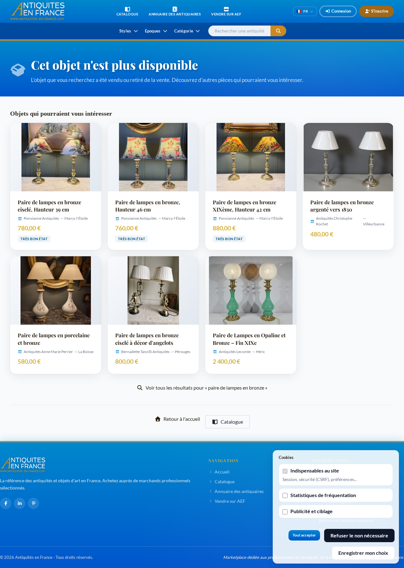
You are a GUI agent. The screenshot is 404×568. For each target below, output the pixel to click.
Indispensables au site (314, 470)
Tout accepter (304, 535)
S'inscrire (379, 11)
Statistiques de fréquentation (323, 495)
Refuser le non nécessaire (359, 535)
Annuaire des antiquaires (239, 491)
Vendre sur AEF (230, 501)
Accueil (222, 471)
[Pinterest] (33, 503)
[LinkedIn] (19, 503)
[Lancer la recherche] (278, 31)
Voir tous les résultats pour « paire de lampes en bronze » (206, 388)
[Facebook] (5, 503)
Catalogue (232, 422)
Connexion (341, 11)
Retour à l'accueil (181, 419)
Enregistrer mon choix (363, 553)
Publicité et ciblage (311, 511)
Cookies (286, 457)
